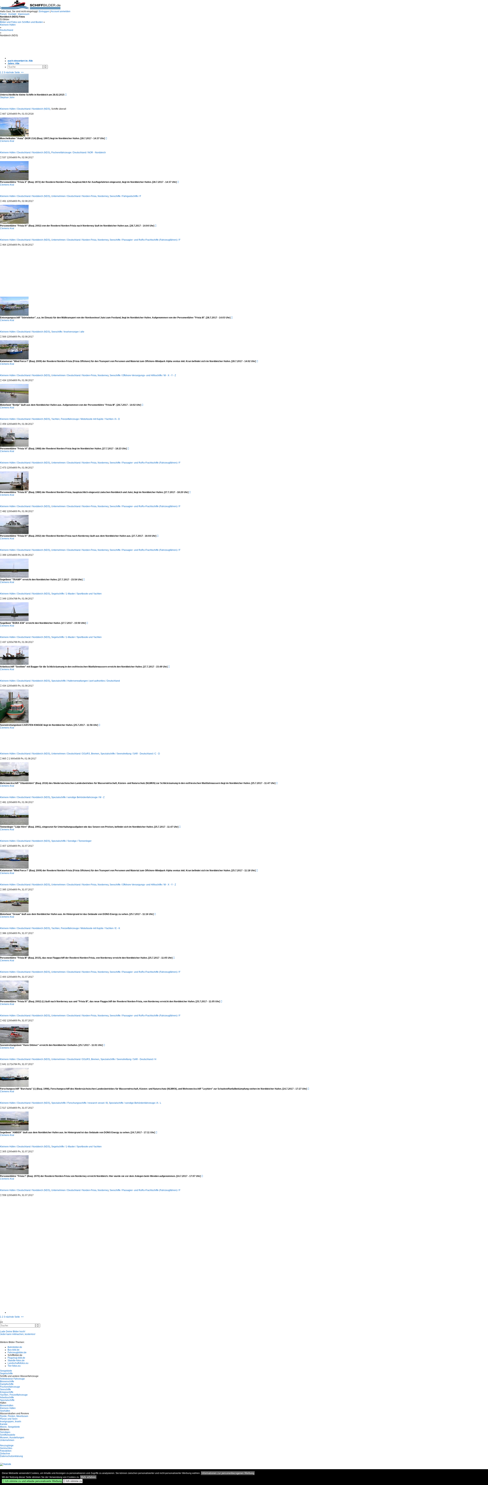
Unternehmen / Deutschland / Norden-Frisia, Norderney (79, 196)
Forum (3, 14)
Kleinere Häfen (8, 24)
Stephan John (7, 97)
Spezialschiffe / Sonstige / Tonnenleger (71, 841)
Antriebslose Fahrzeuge (12, 1378)
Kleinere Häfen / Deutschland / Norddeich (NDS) (25, 109)
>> (22, 72)
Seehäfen (5, 1411)
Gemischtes (6, 1448)
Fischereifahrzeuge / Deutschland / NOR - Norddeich (78, 152)
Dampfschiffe (7, 1384)
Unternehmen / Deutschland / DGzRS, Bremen (75, 753)
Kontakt (12, 14)
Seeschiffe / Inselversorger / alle (67, 331)
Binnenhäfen (6, 1405)
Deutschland (6, 30)
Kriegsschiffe (6, 1392)
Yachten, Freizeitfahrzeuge (14, 1394)
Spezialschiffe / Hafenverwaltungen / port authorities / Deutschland (85, 680)
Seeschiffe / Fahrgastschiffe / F (125, 196)
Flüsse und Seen (9, 1419)
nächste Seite (13, 72)
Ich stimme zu (72, 1481)
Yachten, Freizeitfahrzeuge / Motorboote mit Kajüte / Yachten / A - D (85, 419)
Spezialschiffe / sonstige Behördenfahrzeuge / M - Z (77, 797)
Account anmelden (60, 11)
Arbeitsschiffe (7, 1397)
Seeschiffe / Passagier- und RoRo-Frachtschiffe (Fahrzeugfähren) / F (145, 240)
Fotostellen (5, 1451)
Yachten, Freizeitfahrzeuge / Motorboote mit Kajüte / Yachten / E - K (85, 928)
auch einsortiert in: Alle (20, 60)
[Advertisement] (97, 45)
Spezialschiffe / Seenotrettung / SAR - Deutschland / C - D (130, 753)
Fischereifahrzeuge (10, 1386)
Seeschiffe (5, 1389)
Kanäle (3, 1424)
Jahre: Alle (13, 63)
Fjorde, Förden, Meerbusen (14, 1416)
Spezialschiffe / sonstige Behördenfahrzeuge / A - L (135, 1103)
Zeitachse (5, 1453)
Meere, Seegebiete (10, 1427)
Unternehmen (7, 1440)
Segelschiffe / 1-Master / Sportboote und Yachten (76, 593)
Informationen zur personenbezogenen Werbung (227, 1473)
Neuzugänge (7, 1445)
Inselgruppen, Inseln (10, 1421)
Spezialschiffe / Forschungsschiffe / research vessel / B (79, 1103)
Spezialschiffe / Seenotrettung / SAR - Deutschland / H (128, 1059)
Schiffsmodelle (7, 1435)
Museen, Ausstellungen (12, 1437)
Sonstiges (5, 1432)
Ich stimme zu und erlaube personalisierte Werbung (32, 1481)
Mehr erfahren (88, 1477)
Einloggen (44, 11)
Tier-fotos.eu (14, 1366)
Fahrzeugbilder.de (17, 1352)
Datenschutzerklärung (11, 1456)
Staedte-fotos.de (16, 1360)
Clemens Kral (7, 141)
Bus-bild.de (13, 1349)
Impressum (23, 14)
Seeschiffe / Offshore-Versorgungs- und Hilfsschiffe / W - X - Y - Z (143, 375)
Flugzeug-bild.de (16, 1357)
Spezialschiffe (7, 1400)
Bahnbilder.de (15, 1347)
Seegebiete (6, 1370)
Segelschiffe (6, 1373)
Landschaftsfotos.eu (18, 1363)
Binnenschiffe (7, 1381)
